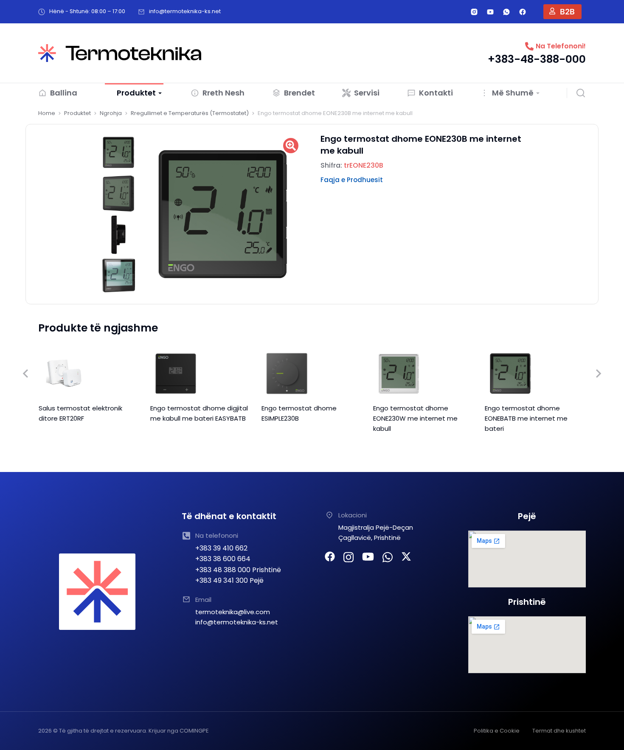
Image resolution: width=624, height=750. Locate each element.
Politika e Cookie (497, 731)
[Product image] (64, 373)
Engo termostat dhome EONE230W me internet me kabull (415, 418)
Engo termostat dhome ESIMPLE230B (299, 413)
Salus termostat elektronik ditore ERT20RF (80, 413)
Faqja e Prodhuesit (351, 179)
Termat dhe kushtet (559, 731)
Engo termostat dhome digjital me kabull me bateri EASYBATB (199, 413)
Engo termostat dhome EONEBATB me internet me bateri (526, 418)
